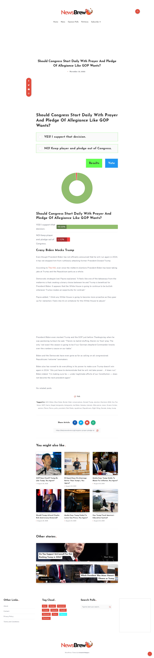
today (109, 408)
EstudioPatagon (84, 652)
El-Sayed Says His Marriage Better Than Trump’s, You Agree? (75, 480)
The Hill (52, 268)
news (104, 405)
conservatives (77, 402)
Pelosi (46, 408)
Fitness (45, 610)
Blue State (58, 402)
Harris (48, 405)
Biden (52, 402)
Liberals (89, 405)
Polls (78, 396)
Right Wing (96, 408)
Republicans (87, 408)
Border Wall (67, 402)
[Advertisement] (77, 38)
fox (113, 402)
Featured (61, 606)
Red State (70, 408)
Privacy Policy (8, 616)
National (46, 614)
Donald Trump (88, 402)
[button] (80, 137)
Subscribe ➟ (96, 22)
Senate (103, 408)
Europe (52, 606)
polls (56, 408)
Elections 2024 (106, 402)
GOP (43, 405)
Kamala (83, 405)
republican (78, 408)
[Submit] (110, 607)
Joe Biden (76, 405)
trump (114, 408)
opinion (40, 408)
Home (55, 22)
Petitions (84, 22)
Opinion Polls (73, 22)
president (62, 408)
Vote (111, 163)
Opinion (63, 614)
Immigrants (68, 405)
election (97, 402)
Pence (51, 408)
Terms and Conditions (11, 622)
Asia (44, 606)
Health (63, 610)
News (63, 22)
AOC (47, 402)
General (54, 610)
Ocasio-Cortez (112, 405)
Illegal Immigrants (57, 405)
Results (94, 163)
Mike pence (97, 405)
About (6, 606)
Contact (6, 611)
